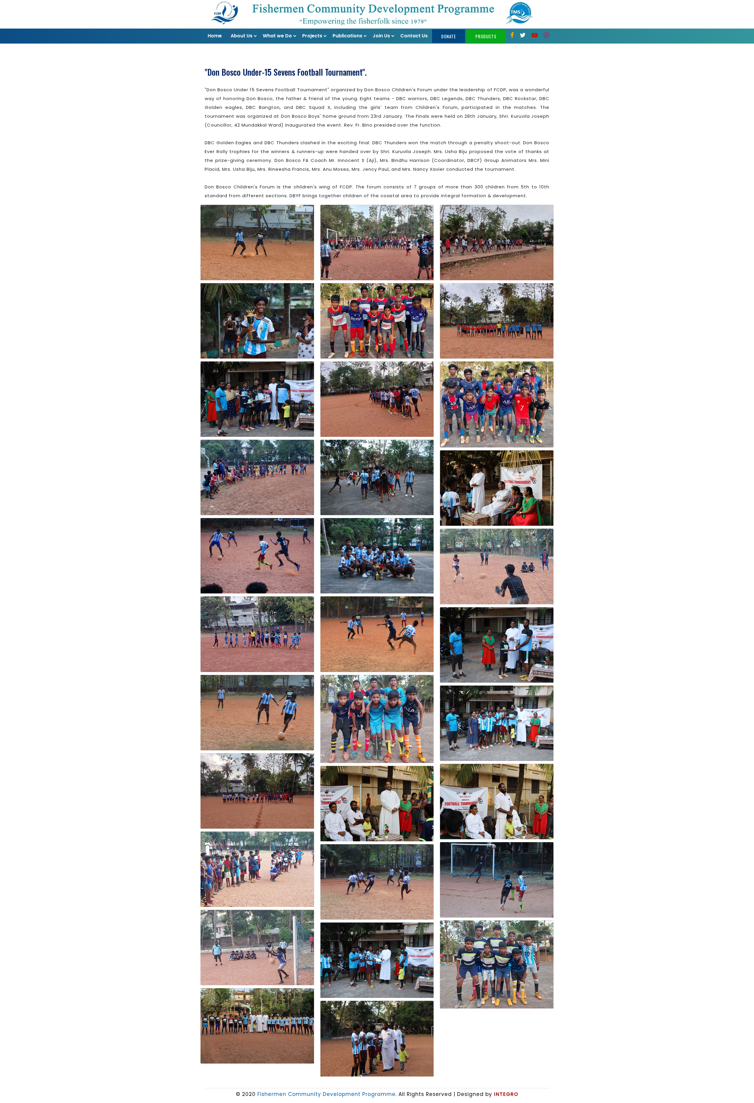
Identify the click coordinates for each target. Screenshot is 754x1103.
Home (215, 35)
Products (486, 36)
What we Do (277, 35)
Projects (312, 35)
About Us (241, 35)
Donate (448, 36)
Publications (347, 35)
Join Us (381, 35)
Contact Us (414, 35)
